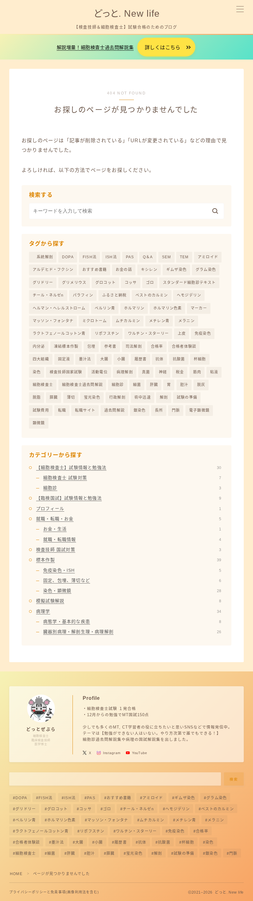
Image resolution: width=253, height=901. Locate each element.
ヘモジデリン (189, 295)
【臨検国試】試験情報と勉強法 (128, 498)
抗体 (160, 359)
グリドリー (43, 282)
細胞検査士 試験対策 (132, 477)
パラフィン (83, 295)
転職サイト (85, 410)
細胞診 (118, 385)
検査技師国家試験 (66, 372)
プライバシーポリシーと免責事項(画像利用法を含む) (54, 892)
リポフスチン (107, 333)
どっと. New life (126, 13)
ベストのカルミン (151, 295)
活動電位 (99, 372)
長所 (159, 410)
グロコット (105, 282)
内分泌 (39, 346)
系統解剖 (43, 257)
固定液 (64, 359)
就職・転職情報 (132, 539)
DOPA (68, 257)
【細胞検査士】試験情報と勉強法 (128, 467)
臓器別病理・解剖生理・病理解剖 (132, 631)
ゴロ (150, 282)
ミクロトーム (94, 321)
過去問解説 (114, 410)
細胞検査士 (43, 385)
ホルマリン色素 (167, 308)
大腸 (104, 359)
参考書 (110, 346)
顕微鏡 (39, 423)
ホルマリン (134, 308)
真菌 (146, 372)
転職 (62, 410)
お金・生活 (132, 528)
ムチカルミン (128, 321)
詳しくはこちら (162, 47)
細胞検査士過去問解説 (82, 385)
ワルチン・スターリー (148, 333)
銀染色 (140, 410)
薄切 (71, 397)
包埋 (91, 346)
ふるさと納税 (114, 295)
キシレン (149, 270)
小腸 (121, 359)
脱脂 (37, 397)
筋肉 (197, 372)
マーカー (199, 308)
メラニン (186, 321)
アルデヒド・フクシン (53, 270)
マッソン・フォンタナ (53, 321)
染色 (37, 372)
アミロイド (208, 257)
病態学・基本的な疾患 (132, 621)
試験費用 (41, 410)
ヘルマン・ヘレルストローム (59, 308)
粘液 (214, 372)
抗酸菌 (179, 359)
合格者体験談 (184, 346)
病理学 (128, 611)
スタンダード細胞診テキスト (189, 282)
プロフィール (128, 508)
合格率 (157, 346)
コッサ (131, 282)
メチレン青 (159, 321)
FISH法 (90, 257)
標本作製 (128, 559)
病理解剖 (125, 372)
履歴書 (141, 359)
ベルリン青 (105, 308)
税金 (180, 372)
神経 (163, 372)
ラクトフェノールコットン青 (59, 333)
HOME (16, 874)
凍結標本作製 (66, 346)
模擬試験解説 (128, 600)
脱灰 (201, 385)
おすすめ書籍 (94, 270)
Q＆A (148, 257)
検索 (234, 779)
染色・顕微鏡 (132, 590)
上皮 (182, 333)
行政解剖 (117, 397)
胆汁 (184, 385)
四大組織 (41, 359)
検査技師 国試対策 (128, 549)
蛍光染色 (92, 397)
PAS (130, 257)
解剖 (164, 397)
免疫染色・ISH (132, 570)
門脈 (176, 410)
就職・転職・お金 (128, 518)
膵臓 (54, 397)
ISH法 (111, 257)
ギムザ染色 (176, 270)
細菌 (137, 385)
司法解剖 (134, 346)
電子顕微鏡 (199, 410)
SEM (166, 257)
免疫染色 (203, 333)
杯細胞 (200, 359)
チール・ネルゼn (48, 295)
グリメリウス (74, 282)
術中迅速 (143, 397)
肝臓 (154, 385)
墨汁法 (85, 359)
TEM (184, 257)
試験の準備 (187, 397)
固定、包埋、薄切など (132, 580)
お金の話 (124, 270)
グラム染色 (206, 270)
